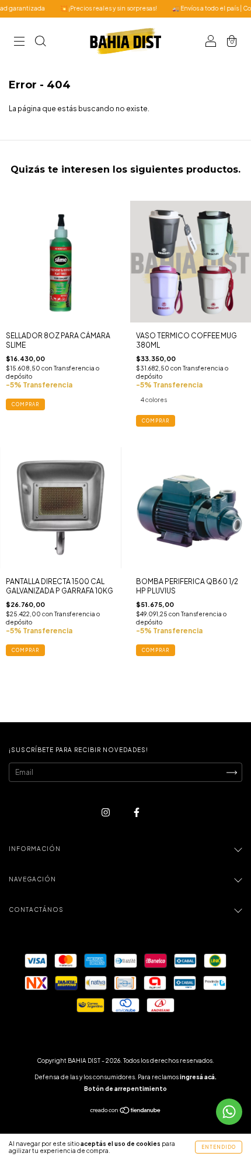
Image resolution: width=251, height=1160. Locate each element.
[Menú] (19, 42)
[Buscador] (40, 42)
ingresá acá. (198, 1076)
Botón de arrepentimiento (125, 1088)
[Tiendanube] (125, 1111)
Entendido (218, 1147)
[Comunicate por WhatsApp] (229, 1112)
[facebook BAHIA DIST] (136, 812)
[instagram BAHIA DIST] (106, 812)
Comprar (155, 421)
